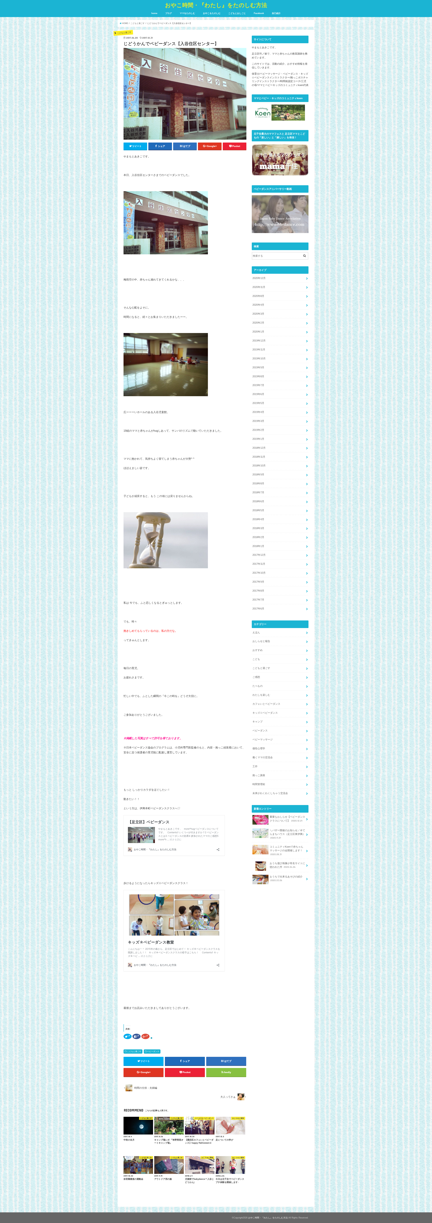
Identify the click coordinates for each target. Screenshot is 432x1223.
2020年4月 (258, 304)
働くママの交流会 (262, 757)
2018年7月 (258, 492)
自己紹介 (276, 13)
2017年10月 (259, 572)
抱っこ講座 (258, 775)
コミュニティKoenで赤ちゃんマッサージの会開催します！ (286, 850)
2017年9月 (258, 581)
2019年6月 (258, 394)
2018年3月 (258, 528)
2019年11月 (258, 349)
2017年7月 (258, 599)
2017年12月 (259, 555)
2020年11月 (258, 287)
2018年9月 (258, 474)
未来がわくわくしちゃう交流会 (270, 793)
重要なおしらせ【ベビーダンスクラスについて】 (287, 819)
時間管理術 (258, 784)
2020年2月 (258, 322)
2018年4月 (258, 519)
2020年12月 (259, 278)
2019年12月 (259, 340)
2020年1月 (258, 331)
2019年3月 (258, 421)
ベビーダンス (153, 1051)
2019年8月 (258, 376)
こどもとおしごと (237, 13)
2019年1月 (258, 439)
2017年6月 (258, 608)
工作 (255, 766)
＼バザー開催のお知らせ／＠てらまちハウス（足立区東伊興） (287, 834)
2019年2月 (258, 430)
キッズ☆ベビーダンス (265, 712)
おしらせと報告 (261, 641)
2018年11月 (258, 456)
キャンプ (257, 721)
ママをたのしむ (187, 13)
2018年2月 (258, 537)
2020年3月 (258, 313)
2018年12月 (259, 448)
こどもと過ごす (134, 1051)
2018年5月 (258, 510)
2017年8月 (258, 590)
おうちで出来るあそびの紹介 (286, 878)
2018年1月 (258, 546)
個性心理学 (258, 748)
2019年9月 (258, 367)
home (154, 13)
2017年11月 (258, 564)
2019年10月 (259, 358)
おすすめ (257, 650)
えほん (256, 632)
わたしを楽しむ (261, 695)
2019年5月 (258, 403)
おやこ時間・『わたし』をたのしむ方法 (216, 5)
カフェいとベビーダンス (266, 704)
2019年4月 (258, 412)
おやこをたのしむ (212, 13)
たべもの (257, 686)
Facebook (259, 13)
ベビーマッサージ (262, 739)
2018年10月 (259, 465)
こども (256, 659)
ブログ (168, 13)
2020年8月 (258, 296)
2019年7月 (258, 385)
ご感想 (256, 677)
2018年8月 (258, 483)
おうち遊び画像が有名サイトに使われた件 (287, 865)
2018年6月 (258, 501)
